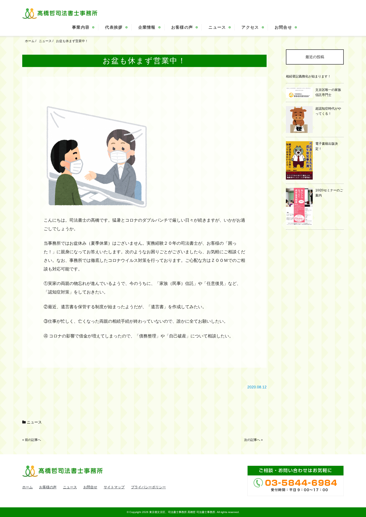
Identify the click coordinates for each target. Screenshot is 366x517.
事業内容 (80, 27)
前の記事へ (33, 440)
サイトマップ (114, 487)
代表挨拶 (113, 27)
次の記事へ (252, 440)
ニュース (217, 27)
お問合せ (283, 27)
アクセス (250, 27)
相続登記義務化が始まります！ (308, 76)
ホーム (27, 487)
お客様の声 (182, 27)
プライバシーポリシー (148, 487)
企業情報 (147, 27)
